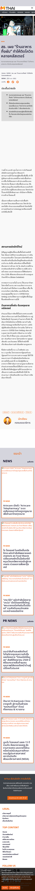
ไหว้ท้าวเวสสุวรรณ (8, 849)
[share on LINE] (17, 82)
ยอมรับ (5, 888)
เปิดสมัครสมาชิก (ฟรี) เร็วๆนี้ (17, 798)
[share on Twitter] (13, 82)
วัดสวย (4, 832)
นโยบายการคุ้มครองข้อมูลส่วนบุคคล (14, 816)
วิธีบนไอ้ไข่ (5, 847)
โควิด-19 (28, 412)
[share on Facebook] (8, 82)
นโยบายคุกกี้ (6, 813)
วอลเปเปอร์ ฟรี (7, 857)
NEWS (3, 42)
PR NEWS (6, 501)
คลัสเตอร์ (6, 412)
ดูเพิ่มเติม (30, 462)
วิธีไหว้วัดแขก (6, 852)
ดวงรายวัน (5, 842)
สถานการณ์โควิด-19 (17, 412)
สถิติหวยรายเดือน (8, 839)
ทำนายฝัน (12, 12)
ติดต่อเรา (5, 818)
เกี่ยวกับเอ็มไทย (7, 821)
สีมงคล (4, 859)
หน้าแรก (4, 12)
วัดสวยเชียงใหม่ (7, 834)
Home (3, 73)
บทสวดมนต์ (6, 844)
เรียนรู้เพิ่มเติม (14, 888)
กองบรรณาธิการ (22, 423)
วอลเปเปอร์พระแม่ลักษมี (10, 854)
